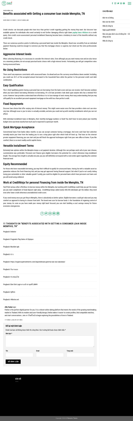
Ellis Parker (8, 307)
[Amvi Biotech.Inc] (11, 3)
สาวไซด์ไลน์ (30, 315)
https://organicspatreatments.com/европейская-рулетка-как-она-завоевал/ (37, 262)
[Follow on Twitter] (118, 3)
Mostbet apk (14, 247)
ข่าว (12, 254)
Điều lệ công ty (108, 26)
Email (37, 351)
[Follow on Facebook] (112, 3)
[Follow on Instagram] (115, 3)
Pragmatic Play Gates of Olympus (21, 239)
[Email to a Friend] (50, 213)
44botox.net (14, 299)
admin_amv (25, 20)
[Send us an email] (121, 3)
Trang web (70, 351)
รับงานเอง (14, 269)
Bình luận (9, 333)
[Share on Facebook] (42, 213)
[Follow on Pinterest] (124, 3)
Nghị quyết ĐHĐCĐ (109, 30)
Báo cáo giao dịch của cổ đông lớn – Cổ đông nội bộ (116, 35)
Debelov (13, 232)
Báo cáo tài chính (109, 22)
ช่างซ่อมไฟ (14, 277)
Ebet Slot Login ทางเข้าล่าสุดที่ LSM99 (23, 284)
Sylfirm (12, 292)
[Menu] (129, 3)
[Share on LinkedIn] (58, 213)
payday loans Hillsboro (81, 32)
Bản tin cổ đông (108, 18)
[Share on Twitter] (46, 213)
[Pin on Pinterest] (54, 213)
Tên (7, 351)
